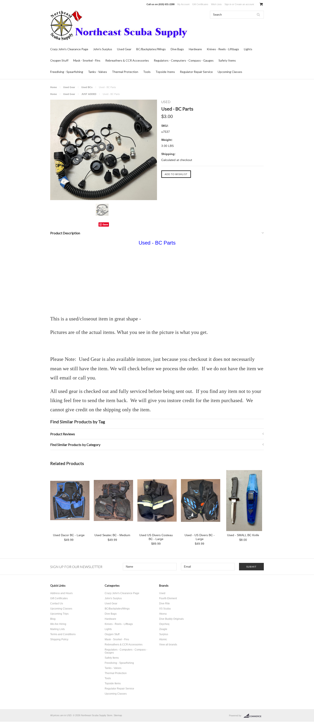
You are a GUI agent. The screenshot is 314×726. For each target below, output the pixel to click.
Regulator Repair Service (196, 72)
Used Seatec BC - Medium (112, 535)
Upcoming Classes (230, 72)
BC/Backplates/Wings (151, 49)
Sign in (227, 4)
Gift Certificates (200, 4)
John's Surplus (102, 49)
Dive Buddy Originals (171, 618)
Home (53, 87)
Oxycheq (164, 624)
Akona (163, 613)
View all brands (168, 644)
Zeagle (163, 629)
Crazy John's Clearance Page (69, 49)
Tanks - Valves (97, 72)
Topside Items (165, 72)
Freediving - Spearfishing (66, 72)
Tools (147, 72)
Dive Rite (164, 603)
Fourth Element (168, 598)
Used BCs (86, 87)
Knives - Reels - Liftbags (223, 49)
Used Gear (124, 49)
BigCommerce (254, 715)
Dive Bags (177, 49)
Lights (248, 49)
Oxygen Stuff (59, 60)
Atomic (163, 639)
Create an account (244, 4)
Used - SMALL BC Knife (243, 535)
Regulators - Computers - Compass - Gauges (184, 60)
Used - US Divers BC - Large (200, 537)
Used (162, 593)
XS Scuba (165, 608)
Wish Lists (216, 4)
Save (105, 224)
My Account (183, 4)
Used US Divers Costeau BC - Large (156, 537)
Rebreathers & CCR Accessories (127, 60)
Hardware (195, 49)
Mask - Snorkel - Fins (86, 60)
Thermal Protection (125, 72)
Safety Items (227, 60)
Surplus (163, 634)
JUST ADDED (88, 94)
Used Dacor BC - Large (69, 535)
